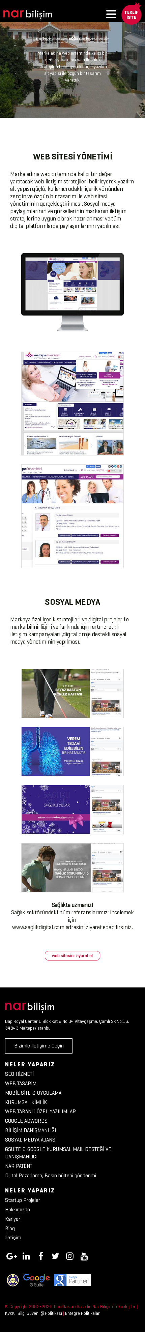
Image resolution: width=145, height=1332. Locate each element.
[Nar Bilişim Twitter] (55, 1255)
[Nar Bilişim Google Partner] (72, 1279)
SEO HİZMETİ (19, 1074)
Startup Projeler (22, 1200)
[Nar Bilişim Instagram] (70, 1255)
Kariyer (12, 1219)
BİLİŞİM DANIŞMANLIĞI (30, 1130)
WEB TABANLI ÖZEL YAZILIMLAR (40, 1111)
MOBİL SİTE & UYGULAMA (33, 1093)
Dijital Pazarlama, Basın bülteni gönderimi (50, 1175)
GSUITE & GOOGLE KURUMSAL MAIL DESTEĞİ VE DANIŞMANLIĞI (58, 1153)
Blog (10, 1228)
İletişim (13, 1237)
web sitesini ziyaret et (72, 955)
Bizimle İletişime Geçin (39, 1045)
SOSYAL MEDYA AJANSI (31, 1139)
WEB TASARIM (20, 1083)
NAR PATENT (18, 1166)
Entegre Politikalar (82, 1313)
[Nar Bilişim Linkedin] (26, 1255)
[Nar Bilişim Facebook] (41, 1255)
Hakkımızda (17, 1209)
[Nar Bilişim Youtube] (84, 1255)
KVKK (9, 1313)
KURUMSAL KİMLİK (26, 1102)
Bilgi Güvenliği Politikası (40, 1313)
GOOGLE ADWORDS (26, 1121)
